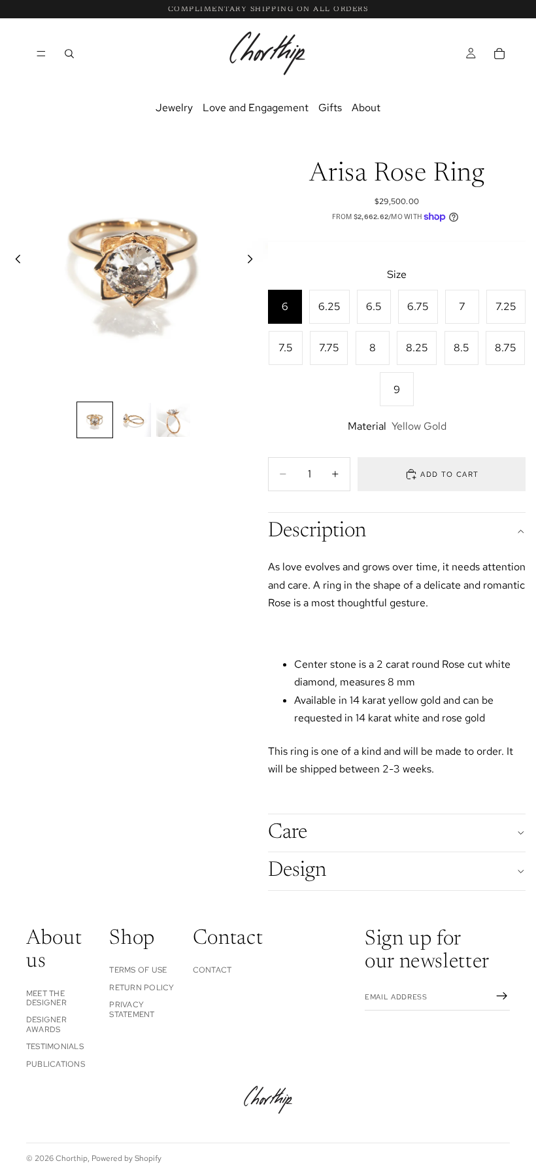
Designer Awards (46, 1024)
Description (317, 531)
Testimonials (55, 1046)
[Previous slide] (14, 261)
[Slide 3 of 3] (173, 420)
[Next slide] (253, 261)
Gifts (330, 107)
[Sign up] (502, 996)
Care (287, 832)
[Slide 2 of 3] (134, 420)
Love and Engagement (256, 107)
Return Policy (141, 987)
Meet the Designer (46, 997)
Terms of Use (138, 970)
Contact (212, 970)
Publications (55, 1063)
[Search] (69, 53)
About (366, 107)
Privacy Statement (131, 1009)
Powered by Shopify (126, 1158)
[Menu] (41, 54)
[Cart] (499, 53)
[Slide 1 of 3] (95, 420)
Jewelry (174, 107)
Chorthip (72, 1158)
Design (297, 870)
